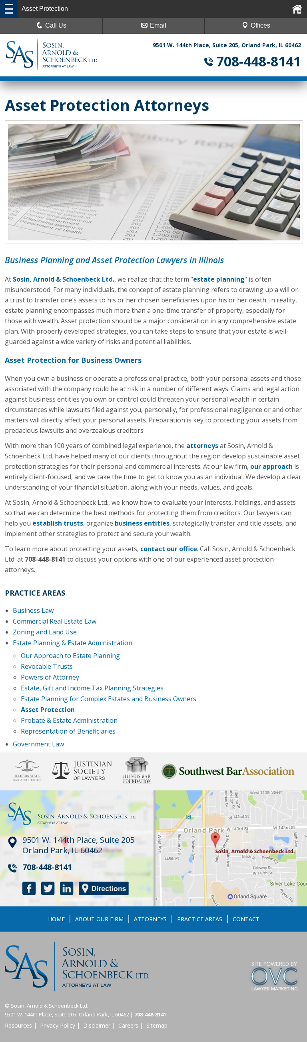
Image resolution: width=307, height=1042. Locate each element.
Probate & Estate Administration (69, 720)
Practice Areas (199, 919)
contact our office (168, 548)
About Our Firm (99, 919)
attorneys (202, 445)
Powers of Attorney (50, 677)
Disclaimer (96, 1025)
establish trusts (57, 523)
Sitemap (156, 1025)
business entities (142, 523)
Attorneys (150, 919)
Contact (246, 919)
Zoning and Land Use (45, 632)
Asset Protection (48, 709)
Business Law (33, 610)
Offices (260, 25)
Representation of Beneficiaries (68, 731)
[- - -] (9, 9)
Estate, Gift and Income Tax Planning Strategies (92, 688)
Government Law (38, 744)
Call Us (55, 25)
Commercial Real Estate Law (54, 621)
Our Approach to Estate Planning (70, 655)
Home (56, 919)
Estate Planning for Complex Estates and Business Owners (108, 698)
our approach (271, 466)
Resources (18, 1025)
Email (158, 25)
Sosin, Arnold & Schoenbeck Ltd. (63, 279)
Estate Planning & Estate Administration (72, 642)
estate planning (219, 279)
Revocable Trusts (47, 666)
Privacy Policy (57, 1025)
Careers (128, 1025)
